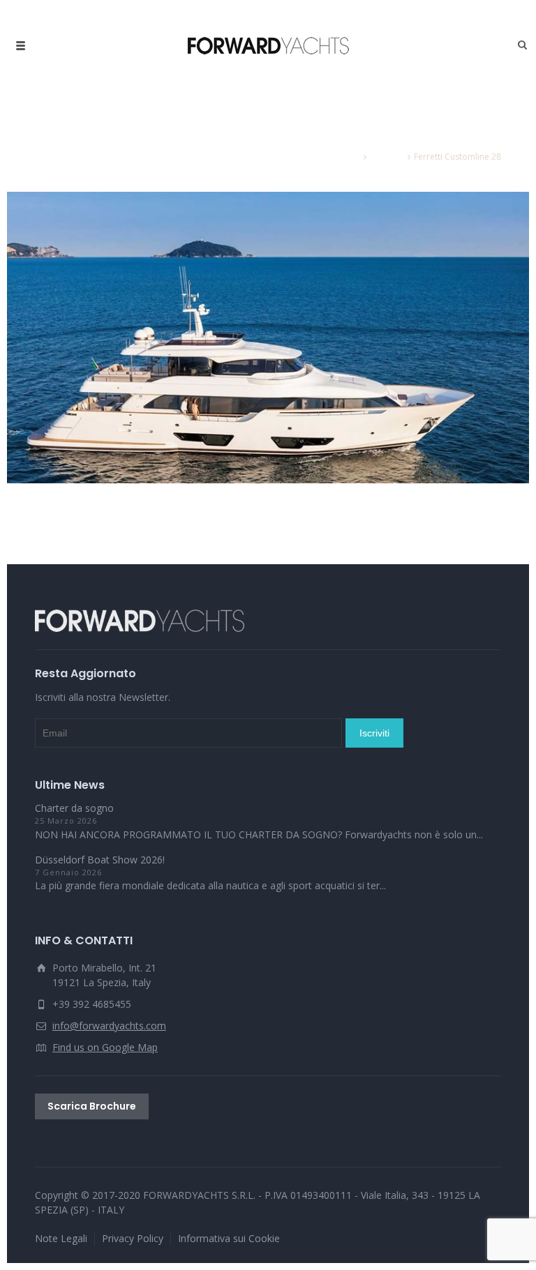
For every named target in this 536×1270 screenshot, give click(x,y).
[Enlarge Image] (268, 337)
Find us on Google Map (105, 1047)
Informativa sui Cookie (229, 1238)
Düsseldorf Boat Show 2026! (100, 859)
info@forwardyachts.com (109, 1025)
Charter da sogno (74, 808)
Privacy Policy (132, 1238)
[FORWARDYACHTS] (268, 45)
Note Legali (61, 1238)
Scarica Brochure (91, 1106)
